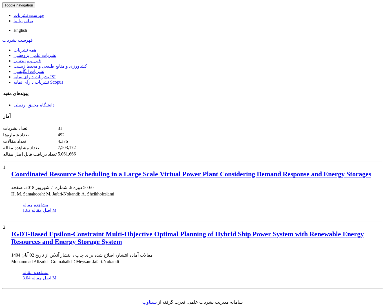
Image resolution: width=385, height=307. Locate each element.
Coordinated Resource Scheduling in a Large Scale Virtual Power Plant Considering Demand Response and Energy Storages (191, 174)
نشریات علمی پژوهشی (35, 55)
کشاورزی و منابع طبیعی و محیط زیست (50, 66)
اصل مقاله (39, 210)
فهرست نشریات (29, 15)
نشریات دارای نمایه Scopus (38, 82)
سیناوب (149, 302)
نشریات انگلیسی (29, 71)
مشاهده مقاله (35, 205)
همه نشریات (25, 50)
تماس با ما (23, 20)
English (20, 30)
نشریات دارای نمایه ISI (35, 76)
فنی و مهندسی (27, 60)
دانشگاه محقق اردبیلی (34, 105)
